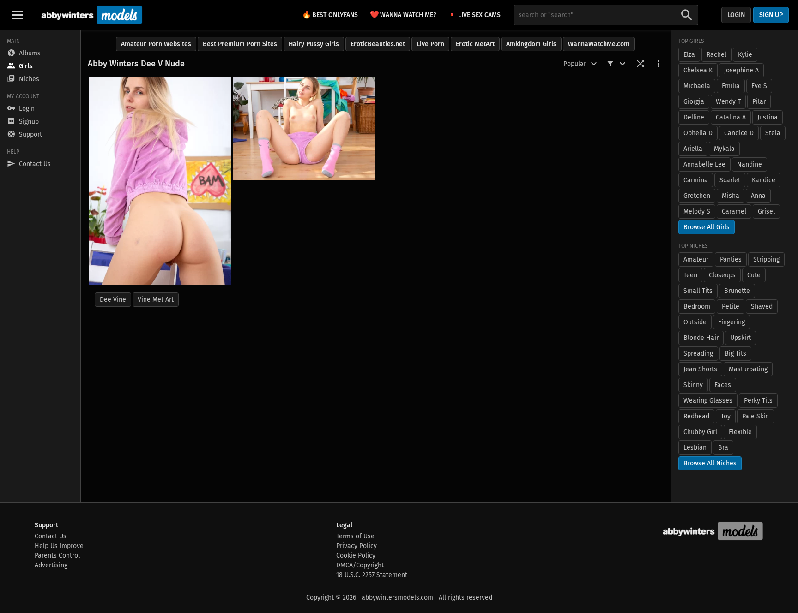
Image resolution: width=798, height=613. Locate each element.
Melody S (696, 211)
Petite (730, 306)
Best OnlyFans (330, 14)
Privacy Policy (356, 546)
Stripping (766, 259)
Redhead (696, 416)
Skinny (693, 385)
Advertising (51, 565)
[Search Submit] (686, 15)
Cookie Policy (355, 555)
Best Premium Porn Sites (240, 44)
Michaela (696, 86)
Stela (772, 133)
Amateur (695, 259)
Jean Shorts (700, 369)
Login (736, 15)
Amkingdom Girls (531, 44)
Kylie (745, 55)
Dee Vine (113, 300)
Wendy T (728, 102)
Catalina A (731, 117)
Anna (758, 196)
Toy (726, 416)
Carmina (695, 180)
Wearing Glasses (707, 401)
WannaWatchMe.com (598, 44)
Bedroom (696, 306)
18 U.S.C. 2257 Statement (371, 575)
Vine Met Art (156, 300)
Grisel (766, 211)
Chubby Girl (700, 432)
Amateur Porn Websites (156, 44)
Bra (723, 448)
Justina (767, 117)
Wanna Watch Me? (403, 14)
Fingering (731, 322)
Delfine (693, 117)
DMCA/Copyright (360, 565)
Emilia (731, 86)
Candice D (739, 133)
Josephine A (741, 70)
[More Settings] (658, 63)
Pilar (759, 102)
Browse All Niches (710, 463)
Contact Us (50, 536)
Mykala (724, 149)
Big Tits (735, 353)
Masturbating (748, 369)
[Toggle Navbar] (17, 15)
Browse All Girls (706, 227)
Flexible (740, 432)
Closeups (722, 275)
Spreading (698, 353)
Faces (722, 385)
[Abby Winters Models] (91, 14)
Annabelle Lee (704, 164)
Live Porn (430, 44)
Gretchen (696, 196)
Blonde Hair (701, 338)
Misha (730, 196)
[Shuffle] (640, 63)
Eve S (759, 86)
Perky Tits (758, 401)
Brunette (737, 291)
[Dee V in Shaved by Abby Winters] (160, 181)
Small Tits (698, 291)
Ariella (692, 149)
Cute (754, 275)
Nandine (749, 164)
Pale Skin (755, 416)
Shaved (762, 306)
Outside (695, 322)
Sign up (771, 15)
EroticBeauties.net (378, 44)
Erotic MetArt (475, 44)
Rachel (716, 55)
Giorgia (693, 102)
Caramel (734, 211)
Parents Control (57, 555)
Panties (731, 259)
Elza (689, 55)
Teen (690, 275)
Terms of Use (355, 536)
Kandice (763, 180)
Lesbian (695, 448)
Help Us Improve (59, 546)
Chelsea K (698, 70)
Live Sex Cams (479, 15)
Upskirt (740, 338)
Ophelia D (698, 133)
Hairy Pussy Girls (314, 44)
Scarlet (729, 180)
